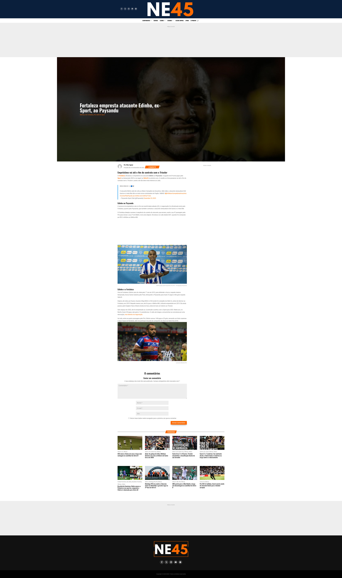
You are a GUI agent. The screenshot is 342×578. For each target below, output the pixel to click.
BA (127, 481)
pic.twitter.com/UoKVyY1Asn (142, 196)
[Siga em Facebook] (121, 8)
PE (95, 115)
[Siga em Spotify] (135, 8)
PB (156, 481)
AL (122, 451)
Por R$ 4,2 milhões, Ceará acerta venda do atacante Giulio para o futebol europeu (212, 486)
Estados (169, 20)
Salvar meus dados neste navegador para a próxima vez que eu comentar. (153, 418)
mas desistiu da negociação (133, 314)
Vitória (123, 484)
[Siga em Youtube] (132, 8)
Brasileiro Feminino (137, 481)
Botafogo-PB (152, 481)
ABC (177, 481)
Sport (103, 115)
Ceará (207, 451)
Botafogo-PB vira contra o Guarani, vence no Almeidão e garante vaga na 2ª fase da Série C (156, 486)
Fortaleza (90, 115)
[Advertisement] (171, 40)
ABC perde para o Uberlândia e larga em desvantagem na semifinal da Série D (184, 486)
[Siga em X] (125, 8)
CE (86, 115)
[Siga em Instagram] (128, 8)
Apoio (187, 20)
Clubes (162, 20)
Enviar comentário (178, 423)
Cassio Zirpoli (180, 20)
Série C (147, 451)
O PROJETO (193, 20)
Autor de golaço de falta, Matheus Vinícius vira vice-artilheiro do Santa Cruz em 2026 (156, 456)
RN (180, 481)
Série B (98, 115)
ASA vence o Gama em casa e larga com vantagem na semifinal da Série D (130, 455)
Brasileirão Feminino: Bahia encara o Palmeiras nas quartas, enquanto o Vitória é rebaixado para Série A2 (129, 488)
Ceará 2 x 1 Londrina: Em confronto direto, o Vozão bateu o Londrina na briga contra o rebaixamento (211, 456)
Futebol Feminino (122, 481)
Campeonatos (146, 20)
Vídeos (190, 451)
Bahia (130, 481)
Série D (119, 451)
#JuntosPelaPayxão (126, 196)
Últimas (156, 20)
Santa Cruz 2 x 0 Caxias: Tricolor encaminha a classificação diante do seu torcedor (183, 456)
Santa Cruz (153, 451)
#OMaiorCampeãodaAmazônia (176, 193)
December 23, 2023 (150, 198)
